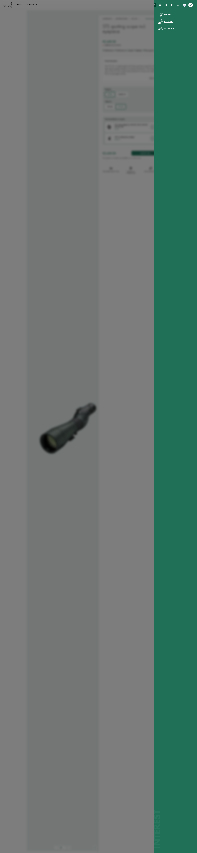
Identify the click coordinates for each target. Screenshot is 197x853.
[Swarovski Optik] (8, 5)
